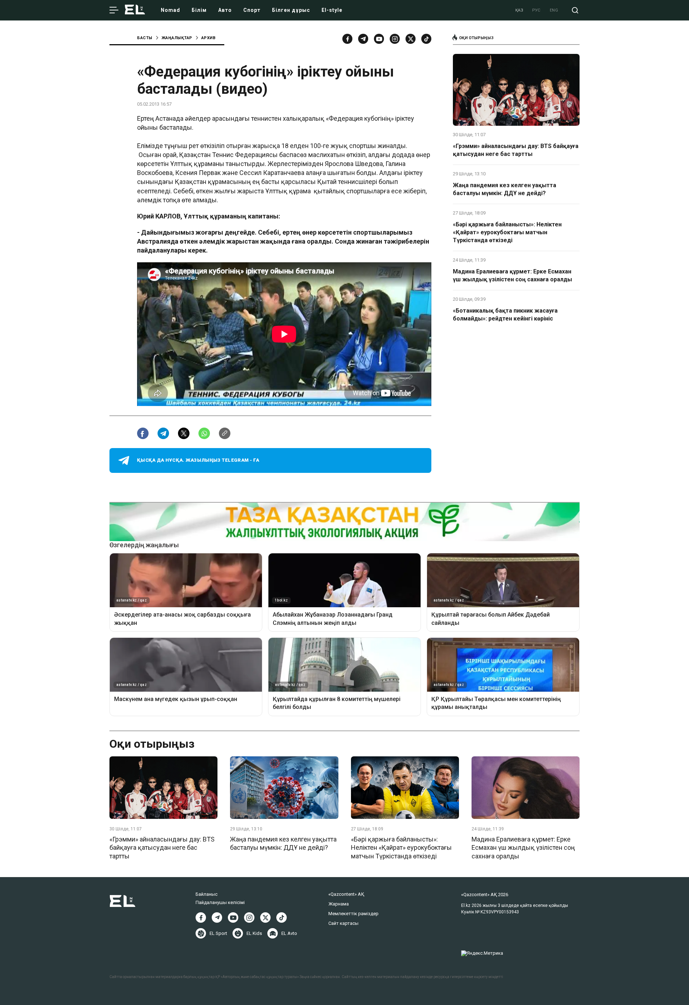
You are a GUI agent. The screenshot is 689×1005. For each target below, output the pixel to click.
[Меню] (113, 10)
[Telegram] (363, 39)
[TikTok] (426, 39)
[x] (411, 39)
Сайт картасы (343, 923)
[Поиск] (575, 10)
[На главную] (135, 10)
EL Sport (218, 933)
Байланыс (206, 894)
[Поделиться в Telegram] (163, 433)
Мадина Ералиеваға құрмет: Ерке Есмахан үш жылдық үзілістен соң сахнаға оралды (512, 275)
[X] (265, 917)
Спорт (252, 10)
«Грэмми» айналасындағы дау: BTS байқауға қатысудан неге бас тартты (515, 150)
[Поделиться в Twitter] (183, 433)
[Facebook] (347, 39)
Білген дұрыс (291, 10)
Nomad (170, 10)
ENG (554, 10)
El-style (332, 10)
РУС (536, 10)
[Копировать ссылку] (224, 433)
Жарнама (338, 904)
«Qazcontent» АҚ (346, 894)
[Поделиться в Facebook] (143, 433)
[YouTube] (379, 39)
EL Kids (254, 933)
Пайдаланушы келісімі (220, 902)
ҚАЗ (519, 10)
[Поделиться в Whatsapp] (204, 433)
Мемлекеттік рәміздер (353, 913)
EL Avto (289, 933)
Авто (225, 10)
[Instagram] (395, 39)
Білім (199, 10)
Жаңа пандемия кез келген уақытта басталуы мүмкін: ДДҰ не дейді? (504, 189)
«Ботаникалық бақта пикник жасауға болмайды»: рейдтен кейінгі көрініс (505, 314)
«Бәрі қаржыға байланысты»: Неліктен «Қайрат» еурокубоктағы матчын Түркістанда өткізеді (507, 232)
